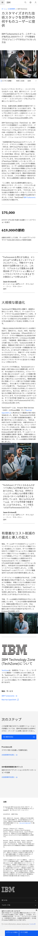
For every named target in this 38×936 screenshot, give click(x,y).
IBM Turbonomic (30, 197)
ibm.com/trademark (25, 823)
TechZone (5, 670)
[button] (30, 2)
